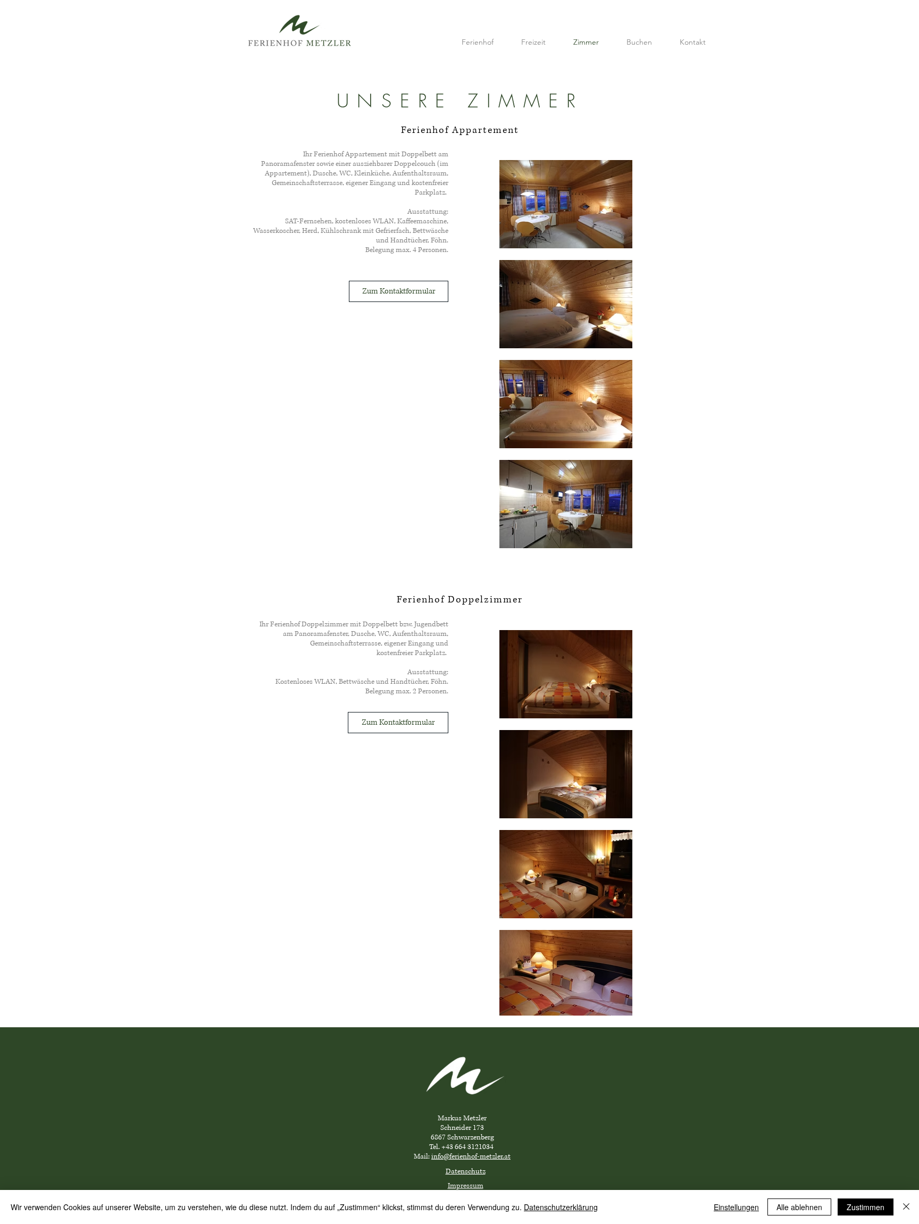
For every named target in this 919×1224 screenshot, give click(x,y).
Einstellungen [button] (736, 1207)
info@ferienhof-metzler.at (471, 1156)
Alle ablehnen (799, 1207)
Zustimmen (865, 1207)
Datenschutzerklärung (561, 1207)
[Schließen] (906, 1206)
